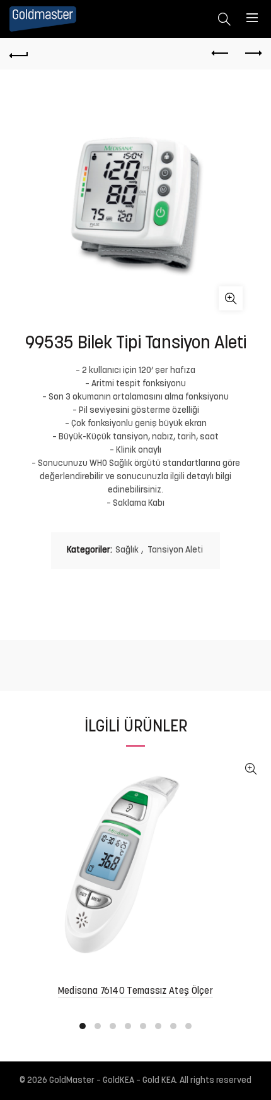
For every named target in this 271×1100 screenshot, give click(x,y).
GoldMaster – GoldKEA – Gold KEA (112, 1080)
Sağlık (127, 550)
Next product (252, 53)
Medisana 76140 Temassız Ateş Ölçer (135, 991)
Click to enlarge (231, 298)
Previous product (220, 53)
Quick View (250, 769)
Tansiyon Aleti (175, 550)
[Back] (19, 53)
